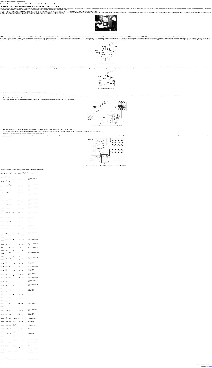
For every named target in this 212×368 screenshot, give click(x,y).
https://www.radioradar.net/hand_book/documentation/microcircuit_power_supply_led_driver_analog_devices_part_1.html (28, 3)
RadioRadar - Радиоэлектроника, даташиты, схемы (12, 1)
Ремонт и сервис (208, 366)
